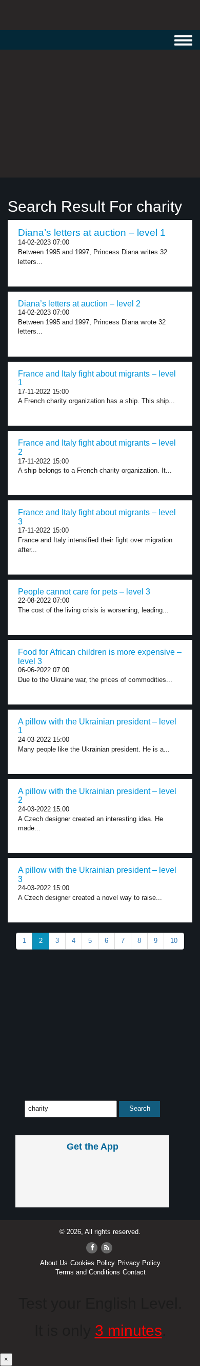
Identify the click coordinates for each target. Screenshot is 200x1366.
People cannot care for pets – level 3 (84, 591)
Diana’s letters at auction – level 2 (79, 303)
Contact (134, 1272)
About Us (54, 1263)
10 (173, 940)
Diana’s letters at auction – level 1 (92, 232)
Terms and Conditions (87, 1272)
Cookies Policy (92, 1263)
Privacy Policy (139, 1263)
